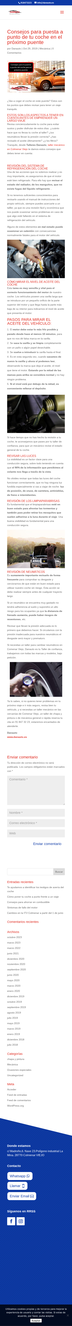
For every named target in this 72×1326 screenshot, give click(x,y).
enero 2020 (13, 991)
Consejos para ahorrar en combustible (28, 902)
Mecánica (44, 48)
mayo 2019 (13, 1023)
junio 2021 (13, 953)
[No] (67, 1315)
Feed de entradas (17, 1094)
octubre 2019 (14, 1001)
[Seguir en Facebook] (11, 1221)
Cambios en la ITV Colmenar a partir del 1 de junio (35, 913)
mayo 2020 (13, 980)
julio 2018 (12, 1044)
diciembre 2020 (15, 958)
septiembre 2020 (16, 969)
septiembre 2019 (16, 1007)
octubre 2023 (14, 937)
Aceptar (36, 1320)
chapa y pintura (15, 1059)
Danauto (16, 48)
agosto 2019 (14, 1012)
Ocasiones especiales (19, 1069)
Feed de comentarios (19, 1100)
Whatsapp (18, 1176)
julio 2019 (12, 1017)
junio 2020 (13, 975)
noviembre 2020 (16, 964)
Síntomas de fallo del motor (22, 907)
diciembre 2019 (15, 996)
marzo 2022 (13, 948)
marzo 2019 (13, 1028)
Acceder (11, 1089)
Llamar (15, 1186)
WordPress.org (15, 1105)
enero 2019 (13, 1034)
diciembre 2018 (15, 1039)
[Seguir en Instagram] (21, 1221)
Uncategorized (15, 1075)
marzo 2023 (13, 942)
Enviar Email (19, 1196)
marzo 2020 (13, 985)
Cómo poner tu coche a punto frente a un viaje (33, 896)
